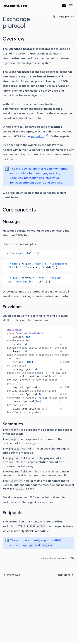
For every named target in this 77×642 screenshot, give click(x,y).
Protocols (13, 575)
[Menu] (71, 6)
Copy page (64, 16)
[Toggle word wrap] (70, 252)
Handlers (64, 575)
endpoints (37, 136)
